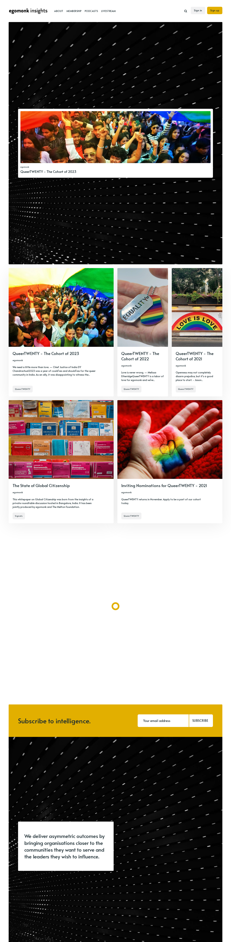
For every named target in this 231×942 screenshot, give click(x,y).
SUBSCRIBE (200, 720)
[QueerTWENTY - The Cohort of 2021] (197, 332)
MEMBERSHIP (74, 11)
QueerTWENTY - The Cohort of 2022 (140, 355)
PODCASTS (91, 11)
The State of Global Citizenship (41, 485)
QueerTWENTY (22, 389)
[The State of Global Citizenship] (61, 461)
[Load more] (115, 606)
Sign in (198, 10)
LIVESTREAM (108, 11)
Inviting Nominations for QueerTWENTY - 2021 (164, 485)
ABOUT (58, 11)
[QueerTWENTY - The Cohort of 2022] (142, 332)
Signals (19, 515)
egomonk (24, 166)
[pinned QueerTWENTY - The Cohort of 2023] (115, 143)
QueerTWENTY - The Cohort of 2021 (195, 355)
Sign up (214, 10)
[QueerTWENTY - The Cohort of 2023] (61, 332)
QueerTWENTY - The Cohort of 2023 (46, 353)
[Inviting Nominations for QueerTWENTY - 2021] (169, 461)
